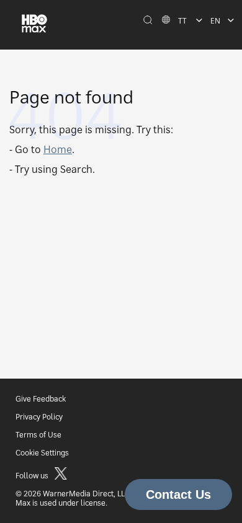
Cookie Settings (42, 452)
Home (57, 149)
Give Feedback (41, 398)
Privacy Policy (39, 416)
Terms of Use (38, 434)
